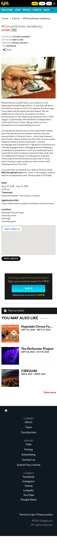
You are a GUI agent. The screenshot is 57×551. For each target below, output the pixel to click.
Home (5, 18)
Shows (48, 10)
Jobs (17, 10)
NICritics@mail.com (12, 173)
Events (37, 10)
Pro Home (7, 10)
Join (49, 3)
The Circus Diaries (21, 37)
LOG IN (41, 295)
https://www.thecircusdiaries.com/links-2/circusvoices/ (27, 204)
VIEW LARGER (11, 259)
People (27, 10)
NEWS (35, 3)
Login (42, 3)
